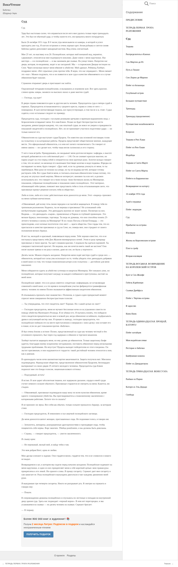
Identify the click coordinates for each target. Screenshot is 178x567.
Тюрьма (129, 46)
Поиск (149, 3)
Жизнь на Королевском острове (141, 240)
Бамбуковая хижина (135, 355)
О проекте (59, 555)
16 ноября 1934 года (135, 193)
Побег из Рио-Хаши (135, 147)
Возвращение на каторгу (137, 186)
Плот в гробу (132, 248)
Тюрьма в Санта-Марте (137, 162)
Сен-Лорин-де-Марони (137, 77)
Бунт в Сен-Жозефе (135, 274)
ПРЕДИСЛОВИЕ (134, 19)
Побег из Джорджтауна (137, 363)
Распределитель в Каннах (138, 54)
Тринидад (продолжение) (138, 116)
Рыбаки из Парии (134, 379)
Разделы (71, 555)
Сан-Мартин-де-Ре (135, 61)
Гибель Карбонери (134, 282)
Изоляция (130, 232)
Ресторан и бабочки (135, 347)
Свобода (130, 394)
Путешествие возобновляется (140, 124)
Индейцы (130, 155)
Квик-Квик (131, 313)
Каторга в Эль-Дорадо (136, 386)
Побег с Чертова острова (137, 298)
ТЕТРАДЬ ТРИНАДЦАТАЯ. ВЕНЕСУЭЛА (147, 371)
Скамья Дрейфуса (134, 290)
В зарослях (131, 305)
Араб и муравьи (133, 201)
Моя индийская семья (136, 340)
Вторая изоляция (134, 255)
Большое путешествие (136, 100)
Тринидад (130, 108)
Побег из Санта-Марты (137, 170)
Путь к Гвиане (132, 69)
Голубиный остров (135, 92)
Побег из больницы (135, 85)
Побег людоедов (133, 209)
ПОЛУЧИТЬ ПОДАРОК (38, 534)
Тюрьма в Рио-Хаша (135, 139)
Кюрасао (130, 131)
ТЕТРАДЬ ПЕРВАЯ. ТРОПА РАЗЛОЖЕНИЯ (22, 564)
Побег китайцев (133, 332)
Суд (127, 217)
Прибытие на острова (136, 224)
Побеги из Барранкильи (137, 178)
